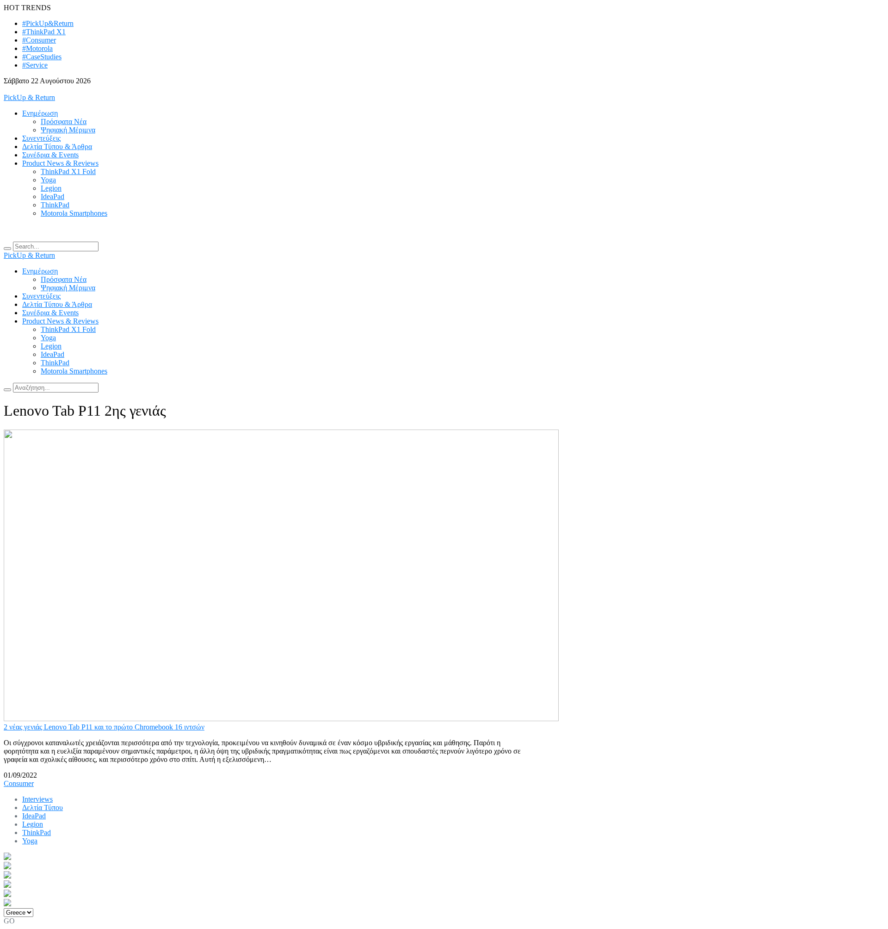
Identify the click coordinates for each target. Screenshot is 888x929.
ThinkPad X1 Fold (68, 171)
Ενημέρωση (40, 113)
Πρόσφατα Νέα (63, 121)
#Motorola (37, 48)
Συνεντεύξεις (41, 138)
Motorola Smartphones (74, 213)
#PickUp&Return (48, 23)
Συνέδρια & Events (50, 155)
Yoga (48, 180)
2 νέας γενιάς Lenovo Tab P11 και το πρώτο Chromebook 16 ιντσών (104, 727)
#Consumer (39, 40)
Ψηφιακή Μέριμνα (68, 130)
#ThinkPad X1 (44, 32)
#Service (35, 65)
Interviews (37, 799)
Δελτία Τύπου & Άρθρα (57, 146)
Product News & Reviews (60, 163)
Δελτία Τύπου (42, 807)
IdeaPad (52, 196)
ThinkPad (55, 205)
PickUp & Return (29, 97)
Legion (51, 188)
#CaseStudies (42, 57)
